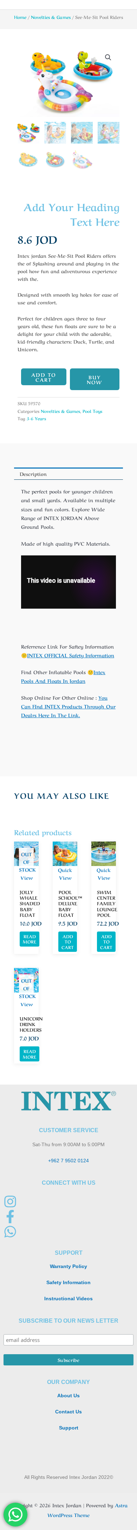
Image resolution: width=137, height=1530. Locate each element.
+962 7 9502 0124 (68, 1160)
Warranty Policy (68, 1266)
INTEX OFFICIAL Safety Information (70, 654)
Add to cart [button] (67, 941)
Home (20, 17)
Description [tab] (33, 473)
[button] (108, 57)
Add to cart (43, 377)
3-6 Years (36, 418)
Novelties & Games (51, 17)
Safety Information (68, 1282)
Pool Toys (92, 411)
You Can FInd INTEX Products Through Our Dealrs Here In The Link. (68, 706)
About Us (68, 1395)
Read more (29, 939)
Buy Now (95, 379)
